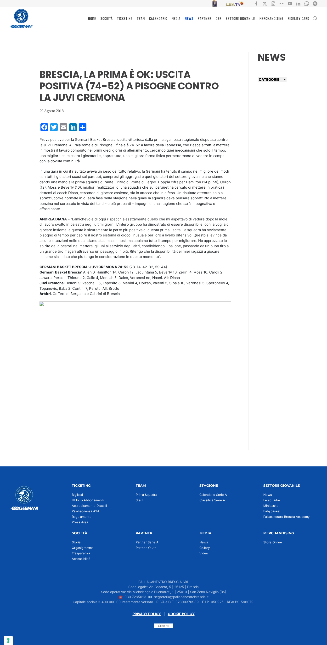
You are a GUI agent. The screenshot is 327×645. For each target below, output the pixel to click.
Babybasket (272, 511)
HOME (92, 18)
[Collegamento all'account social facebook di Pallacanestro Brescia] (256, 3)
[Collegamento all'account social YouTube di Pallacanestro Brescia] (290, 3)
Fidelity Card (298, 18)
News (267, 495)
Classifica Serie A (212, 500)
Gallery (204, 548)
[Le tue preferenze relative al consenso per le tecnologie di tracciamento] (8, 640)
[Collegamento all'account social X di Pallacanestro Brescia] (264, 3)
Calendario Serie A (213, 495)
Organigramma (82, 548)
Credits (163, 626)
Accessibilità (81, 559)
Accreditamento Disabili (89, 506)
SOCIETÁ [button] (107, 18)
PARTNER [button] (204, 18)
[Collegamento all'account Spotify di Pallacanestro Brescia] (315, 3)
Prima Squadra (146, 495)
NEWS (189, 18)
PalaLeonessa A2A (85, 511)
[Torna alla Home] (22, 18)
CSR (218, 18)
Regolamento (81, 517)
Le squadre (271, 500)
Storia (76, 542)
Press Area (80, 522)
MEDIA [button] (176, 18)
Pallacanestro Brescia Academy (286, 517)
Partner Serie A (147, 542)
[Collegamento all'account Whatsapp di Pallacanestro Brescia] (306, 3)
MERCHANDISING (271, 18)
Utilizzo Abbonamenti (88, 500)
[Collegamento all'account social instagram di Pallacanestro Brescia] (273, 3)
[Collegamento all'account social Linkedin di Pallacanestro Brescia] (298, 3)
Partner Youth (146, 548)
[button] (315, 18)
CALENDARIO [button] (158, 18)
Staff (139, 500)
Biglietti (77, 495)
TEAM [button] (141, 18)
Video (203, 553)
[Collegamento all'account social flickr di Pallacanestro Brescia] (281, 3)
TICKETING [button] (125, 18)
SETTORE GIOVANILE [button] (240, 18)
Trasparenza (81, 553)
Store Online (272, 542)
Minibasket (271, 506)
